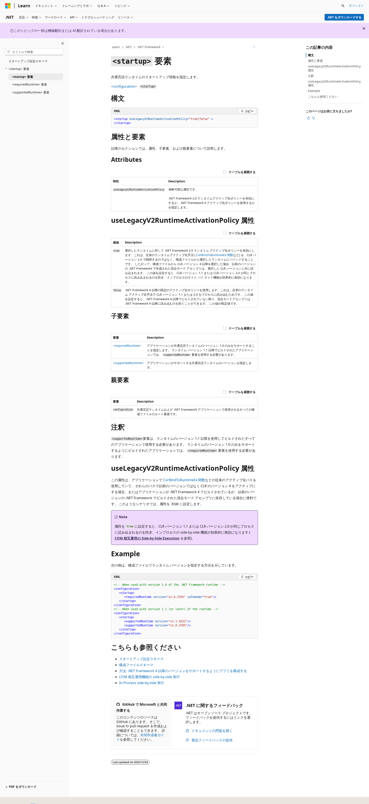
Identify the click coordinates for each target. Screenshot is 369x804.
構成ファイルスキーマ (136, 664)
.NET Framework (148, 47)
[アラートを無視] (363, 28)
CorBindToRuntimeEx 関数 (214, 255)
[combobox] (34, 51)
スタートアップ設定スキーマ (141, 658)
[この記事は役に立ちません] (313, 118)
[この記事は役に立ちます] (308, 118)
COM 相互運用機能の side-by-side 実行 (149, 676)
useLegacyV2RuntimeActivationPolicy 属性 (334, 68)
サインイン (356, 5)
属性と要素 (315, 61)
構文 (311, 55)
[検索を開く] (343, 6)
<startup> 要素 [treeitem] (22, 77)
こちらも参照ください (323, 96)
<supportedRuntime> (128, 363)
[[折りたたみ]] (62, 43)
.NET (128, 47)
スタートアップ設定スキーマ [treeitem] (28, 61)
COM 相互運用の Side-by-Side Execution (147, 538)
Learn (116, 47)
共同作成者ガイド (140, 737)
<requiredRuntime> (127, 346)
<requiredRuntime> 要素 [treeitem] (29, 84)
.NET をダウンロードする (344, 17)
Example (314, 91)
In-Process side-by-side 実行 (141, 682)
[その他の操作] (254, 47)
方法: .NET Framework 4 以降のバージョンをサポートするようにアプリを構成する (183, 670)
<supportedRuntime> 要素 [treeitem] (30, 92)
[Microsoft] (8, 6)
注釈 (311, 76)
